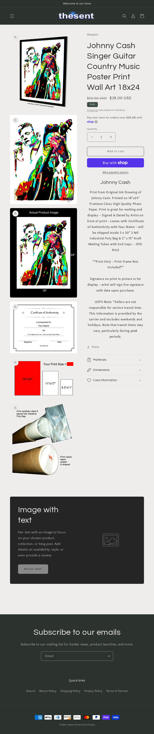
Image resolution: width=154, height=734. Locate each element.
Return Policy (48, 691)
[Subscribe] (108, 656)
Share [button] (95, 347)
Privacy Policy (93, 691)
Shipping (92, 110)
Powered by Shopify (85, 725)
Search (30, 691)
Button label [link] (33, 569)
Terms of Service (117, 691)
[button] (12, 16)
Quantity (92, 129)
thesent (70, 725)
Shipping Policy (70, 691)
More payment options (116, 172)
